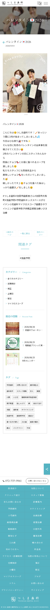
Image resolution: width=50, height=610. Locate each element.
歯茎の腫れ (34, 422)
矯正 (10, 288)
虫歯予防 (10, 416)
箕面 (38, 391)
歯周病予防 (21, 416)
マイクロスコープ (15, 303)
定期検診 (11, 283)
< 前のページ (9, 233)
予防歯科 (10, 385)
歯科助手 (10, 391)
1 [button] (23, 114)
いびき (15, 397)
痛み (8, 428)
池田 (8, 409)
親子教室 (10, 403)
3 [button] (26, 114)
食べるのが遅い (12, 422)
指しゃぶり (21, 403)
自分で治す (37, 403)
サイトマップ (37, 590)
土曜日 (10, 293)
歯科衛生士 (34, 385)
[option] (25, 83)
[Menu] (45, 3)
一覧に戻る (25, 233)
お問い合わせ (22, 385)
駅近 (10, 298)
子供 (28, 428)
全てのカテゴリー (15, 278)
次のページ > (40, 233)
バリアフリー (18, 428)
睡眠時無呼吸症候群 (29, 397)
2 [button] (25, 114)
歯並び (30, 416)
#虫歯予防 (25, 258)
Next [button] (44, 84)
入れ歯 (24, 422)
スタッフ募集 (22, 391)
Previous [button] (5, 84)
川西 (8, 397)
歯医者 (15, 409)
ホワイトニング (27, 409)
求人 (31, 391)
